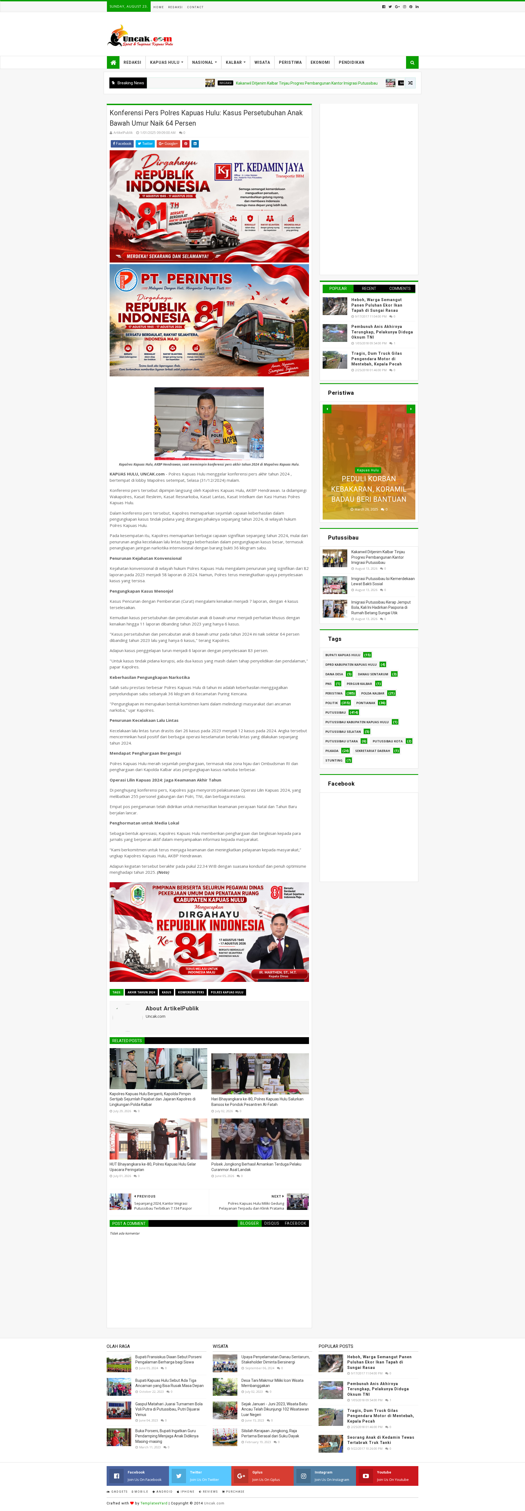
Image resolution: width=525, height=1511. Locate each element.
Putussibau (335, 712)
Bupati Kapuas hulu (342, 655)
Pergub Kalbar (359, 684)
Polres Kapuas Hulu (227, 992)
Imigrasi (174, 83)
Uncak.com (214, 1503)
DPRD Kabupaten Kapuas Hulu (351, 664)
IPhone (187, 1491)
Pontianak (365, 703)
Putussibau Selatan (343, 731)
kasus (166, 992)
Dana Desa (334, 674)
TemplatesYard (154, 1503)
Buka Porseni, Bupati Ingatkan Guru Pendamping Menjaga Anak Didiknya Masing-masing (167, 1436)
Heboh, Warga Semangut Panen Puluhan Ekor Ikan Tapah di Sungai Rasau (376, 305)
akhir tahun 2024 (141, 992)
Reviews (210, 1491)
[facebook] (383, 6)
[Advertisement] (364, 188)
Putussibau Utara (341, 741)
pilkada (332, 751)
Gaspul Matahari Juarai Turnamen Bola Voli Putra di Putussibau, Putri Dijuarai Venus (169, 1409)
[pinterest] (410, 6)
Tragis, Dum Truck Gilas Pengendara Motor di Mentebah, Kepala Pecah (376, 358)
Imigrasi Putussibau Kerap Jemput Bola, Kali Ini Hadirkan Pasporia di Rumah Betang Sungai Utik (381, 607)
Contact (195, 7)
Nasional (202, 62)
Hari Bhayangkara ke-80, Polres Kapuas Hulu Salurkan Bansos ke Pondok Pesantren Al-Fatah (257, 1102)
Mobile (140, 1491)
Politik (331, 703)
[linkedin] (417, 6)
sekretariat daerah (372, 751)
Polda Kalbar (372, 693)
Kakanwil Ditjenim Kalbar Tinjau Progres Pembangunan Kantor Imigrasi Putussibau (256, 83)
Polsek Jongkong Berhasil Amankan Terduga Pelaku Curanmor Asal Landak (256, 1167)
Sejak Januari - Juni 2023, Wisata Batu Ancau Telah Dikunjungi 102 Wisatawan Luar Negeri (275, 1409)
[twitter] (390, 6)
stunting (334, 760)
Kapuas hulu (368, 470)
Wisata (262, 62)
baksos (354, 83)
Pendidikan (351, 62)
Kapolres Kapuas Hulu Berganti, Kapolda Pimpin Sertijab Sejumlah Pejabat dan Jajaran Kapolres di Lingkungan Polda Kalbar (153, 1099)
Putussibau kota (388, 741)
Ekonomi (320, 62)
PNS (328, 684)
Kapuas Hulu (165, 62)
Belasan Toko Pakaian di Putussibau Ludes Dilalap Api (369, 489)
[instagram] (404, 6)
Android (164, 1491)
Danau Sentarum (373, 674)
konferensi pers (191, 992)
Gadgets (119, 1491)
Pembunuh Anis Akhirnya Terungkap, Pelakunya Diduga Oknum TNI (382, 331)
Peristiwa (290, 62)
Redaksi (175, 7)
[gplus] (397, 6)
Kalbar (234, 62)
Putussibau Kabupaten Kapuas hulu (357, 722)
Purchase (235, 1491)
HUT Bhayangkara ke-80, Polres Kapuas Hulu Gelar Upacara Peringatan (153, 1167)
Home (158, 7)
